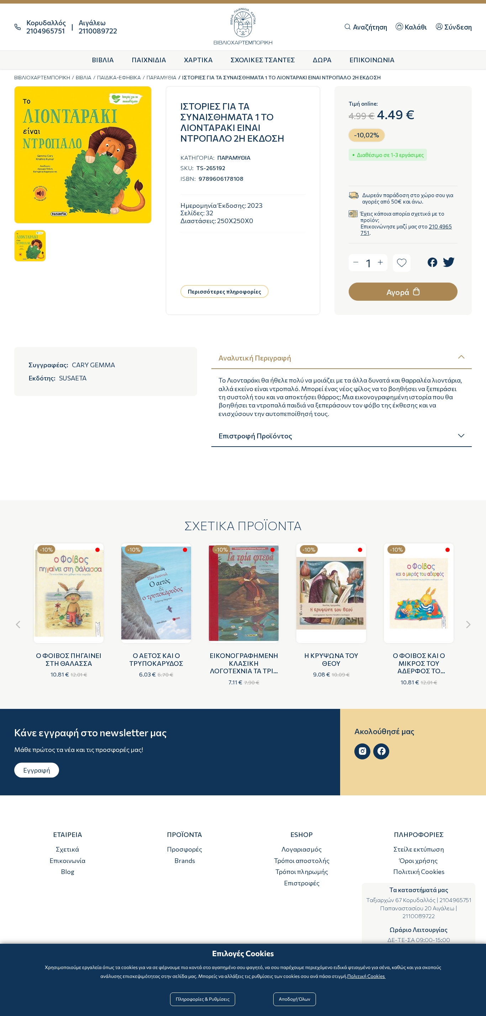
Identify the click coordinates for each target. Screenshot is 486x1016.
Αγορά (398, 292)
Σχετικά (67, 849)
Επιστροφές (301, 883)
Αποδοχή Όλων (294, 999)
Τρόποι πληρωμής (301, 871)
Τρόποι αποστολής (301, 860)
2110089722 (418, 915)
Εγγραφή (36, 770)
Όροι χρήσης (419, 860)
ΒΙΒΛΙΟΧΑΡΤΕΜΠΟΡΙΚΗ (42, 77)
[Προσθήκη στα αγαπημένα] (402, 263)
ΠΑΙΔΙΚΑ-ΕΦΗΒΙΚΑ (119, 77)
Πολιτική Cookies (418, 871)
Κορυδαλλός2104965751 (46, 27)
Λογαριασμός (301, 849)
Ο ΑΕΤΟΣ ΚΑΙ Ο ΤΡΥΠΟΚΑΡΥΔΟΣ (156, 659)
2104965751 (455, 899)
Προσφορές (184, 849)
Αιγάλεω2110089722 (98, 27)
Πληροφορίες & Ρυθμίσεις (202, 999)
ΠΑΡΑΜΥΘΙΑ (161, 77)
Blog (67, 871)
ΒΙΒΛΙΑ (83, 77)
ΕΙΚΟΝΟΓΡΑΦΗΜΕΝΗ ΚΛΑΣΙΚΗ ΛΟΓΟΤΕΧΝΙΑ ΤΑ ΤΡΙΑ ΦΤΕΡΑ (244, 667)
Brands (184, 860)
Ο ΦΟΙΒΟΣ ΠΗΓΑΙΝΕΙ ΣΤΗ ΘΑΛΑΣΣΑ (68, 659)
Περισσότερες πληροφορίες (224, 291)
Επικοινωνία (67, 860)
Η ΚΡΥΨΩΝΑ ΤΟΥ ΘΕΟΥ (331, 659)
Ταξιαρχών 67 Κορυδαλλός (400, 899)
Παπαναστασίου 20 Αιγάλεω (417, 908)
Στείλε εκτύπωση (418, 849)
